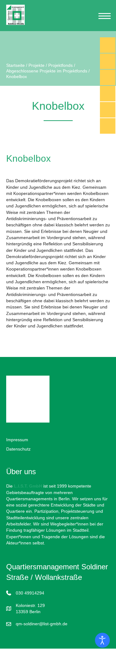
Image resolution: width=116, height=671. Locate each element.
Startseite (15, 65)
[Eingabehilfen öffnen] (102, 640)
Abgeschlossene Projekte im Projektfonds (46, 70)
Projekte (36, 65)
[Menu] (104, 16)
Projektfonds (60, 65)
